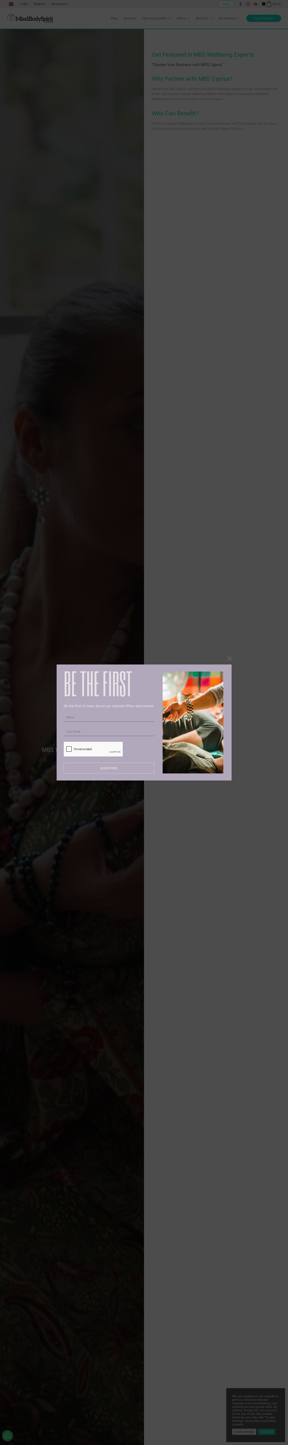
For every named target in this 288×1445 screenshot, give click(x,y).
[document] (144, 722)
